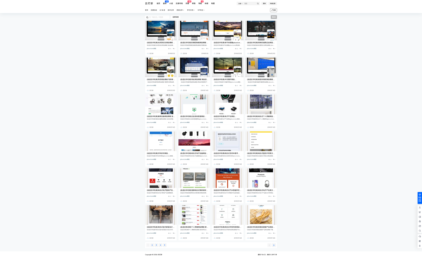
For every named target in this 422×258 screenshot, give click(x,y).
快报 (206, 3)
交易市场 (179, 3)
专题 (213, 3)
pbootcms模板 (151, 48)
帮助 (194, 3)
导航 (200, 3)
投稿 (274, 10)
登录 (264, 3)
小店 (171, 3)
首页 (158, 3)
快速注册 (272, 3)
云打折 (159, 254)
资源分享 (179, 10)
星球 (164, 3)
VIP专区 (200, 10)
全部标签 (176, 17)
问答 (187, 3)
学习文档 (190, 10)
